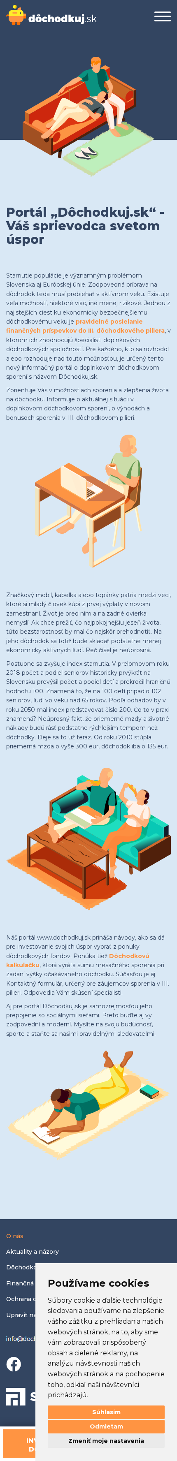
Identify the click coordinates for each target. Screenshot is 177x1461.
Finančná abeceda (33, 1283)
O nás (14, 1236)
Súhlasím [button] (106, 1412)
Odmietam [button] (106, 1426)
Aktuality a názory (32, 1251)
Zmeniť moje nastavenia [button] (106, 1441)
